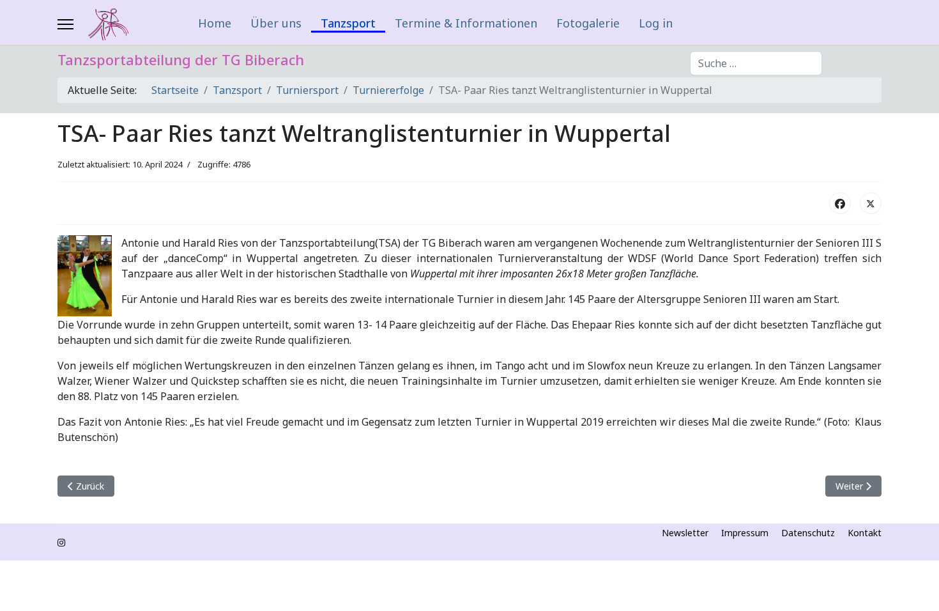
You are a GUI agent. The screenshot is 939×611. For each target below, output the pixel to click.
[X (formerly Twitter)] (871, 203)
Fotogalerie (588, 23)
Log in (656, 23)
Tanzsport (348, 24)
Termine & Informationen (466, 23)
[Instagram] (61, 542)
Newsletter (685, 533)
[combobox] (756, 63)
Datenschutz (808, 533)
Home (214, 23)
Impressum (744, 533)
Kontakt (865, 533)
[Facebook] (840, 203)
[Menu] (65, 24)
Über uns (276, 23)
